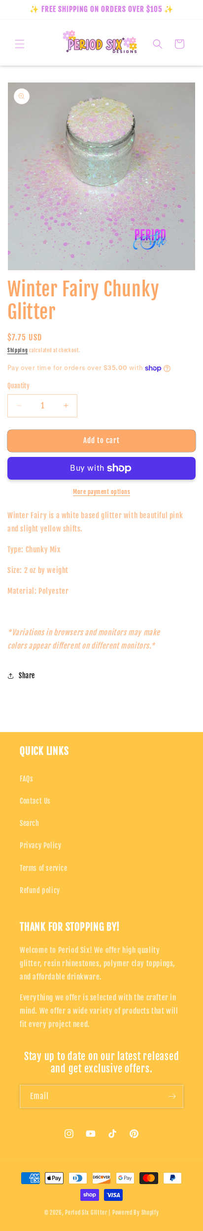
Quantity (18, 386)
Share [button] (27, 675)
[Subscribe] (172, 1096)
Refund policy (40, 890)
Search (29, 823)
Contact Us (35, 801)
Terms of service (44, 868)
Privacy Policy (40, 845)
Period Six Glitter (86, 1212)
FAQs (26, 779)
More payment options (101, 491)
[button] (20, 44)
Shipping (17, 350)
